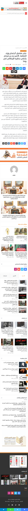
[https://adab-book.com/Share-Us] (14, 8)
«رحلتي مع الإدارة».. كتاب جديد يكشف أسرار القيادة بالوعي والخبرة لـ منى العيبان (10, 303)
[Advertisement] (14, 31)
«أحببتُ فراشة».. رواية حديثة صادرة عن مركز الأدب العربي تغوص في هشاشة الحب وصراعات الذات (10, 289)
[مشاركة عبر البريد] (6, 143)
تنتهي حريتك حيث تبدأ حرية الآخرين (10, 369)
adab (24, 64)
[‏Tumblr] (17, 143)
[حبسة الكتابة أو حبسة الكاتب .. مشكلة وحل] (23, 377)
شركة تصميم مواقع (16, 499)
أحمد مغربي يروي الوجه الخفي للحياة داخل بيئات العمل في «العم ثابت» (10, 296)
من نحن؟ (17, 501)
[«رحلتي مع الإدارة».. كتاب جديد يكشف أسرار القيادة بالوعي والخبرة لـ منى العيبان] (22, 303)
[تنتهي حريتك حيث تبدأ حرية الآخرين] (23, 371)
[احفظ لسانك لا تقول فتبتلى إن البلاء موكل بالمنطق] (23, 384)
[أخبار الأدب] (18, 3)
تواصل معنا (7, 501)
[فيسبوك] (25, 143)
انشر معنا (12, 501)
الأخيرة (23, 275)
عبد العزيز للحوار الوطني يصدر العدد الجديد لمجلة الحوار (22, 238)
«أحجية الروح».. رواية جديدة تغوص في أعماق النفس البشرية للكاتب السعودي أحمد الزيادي (10, 310)
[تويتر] (22, 143)
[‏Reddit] (11, 143)
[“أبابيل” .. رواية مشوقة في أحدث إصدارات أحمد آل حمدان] (23, 364)
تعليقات (5, 275)
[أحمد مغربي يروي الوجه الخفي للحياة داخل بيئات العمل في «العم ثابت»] (22, 296)
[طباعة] (3, 143)
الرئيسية (24, 47)
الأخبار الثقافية (18, 47)
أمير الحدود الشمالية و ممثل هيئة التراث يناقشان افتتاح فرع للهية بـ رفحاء (7, 254)
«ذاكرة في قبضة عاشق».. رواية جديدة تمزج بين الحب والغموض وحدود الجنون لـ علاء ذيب (11, 282)
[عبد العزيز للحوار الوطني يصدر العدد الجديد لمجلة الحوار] (21, 231)
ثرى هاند (9, 499)
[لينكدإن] (19, 143)
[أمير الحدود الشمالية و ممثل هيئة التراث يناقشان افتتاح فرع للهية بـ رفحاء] (7, 247)
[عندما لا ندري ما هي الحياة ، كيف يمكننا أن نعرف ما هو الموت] (23, 390)
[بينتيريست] (14, 143)
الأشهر (14, 275)
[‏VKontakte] (9, 143)
